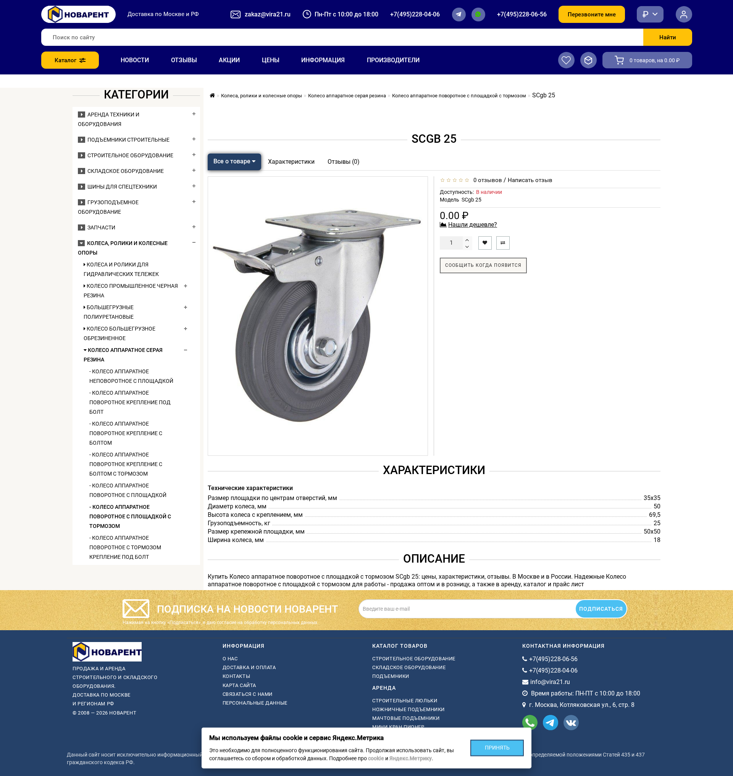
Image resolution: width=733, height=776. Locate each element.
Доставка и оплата (249, 667)
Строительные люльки (404, 700)
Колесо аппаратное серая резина (123, 355)
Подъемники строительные (127, 140)
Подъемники (390, 676)
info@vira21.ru (550, 682)
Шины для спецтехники (121, 187)
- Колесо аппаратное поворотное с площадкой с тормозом (130, 516)
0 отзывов (486, 180)
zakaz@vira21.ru (268, 14)
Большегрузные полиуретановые (109, 312)
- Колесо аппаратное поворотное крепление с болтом (125, 433)
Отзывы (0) (344, 161)
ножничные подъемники (408, 709)
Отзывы (184, 60)
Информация (323, 60)
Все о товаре (232, 161)
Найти (667, 37)
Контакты (236, 676)
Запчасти (100, 227)
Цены (270, 60)
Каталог (65, 60)
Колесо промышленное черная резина (131, 290)
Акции (229, 60)
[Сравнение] (588, 60)
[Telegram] (459, 14)
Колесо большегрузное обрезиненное (119, 333)
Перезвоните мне (592, 14)
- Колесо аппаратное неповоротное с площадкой (131, 376)
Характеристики (291, 161)
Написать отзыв (530, 180)
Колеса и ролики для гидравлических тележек (121, 269)
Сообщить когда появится (483, 265)
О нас (230, 658)
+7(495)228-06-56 (522, 14)
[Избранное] (566, 60)
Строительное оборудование (129, 155)
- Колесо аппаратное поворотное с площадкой (127, 490)
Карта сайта (240, 685)
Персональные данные (255, 703)
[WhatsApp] (478, 14)
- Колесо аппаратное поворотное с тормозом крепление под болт (125, 547)
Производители (393, 60)
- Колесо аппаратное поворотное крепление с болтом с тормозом (125, 464)
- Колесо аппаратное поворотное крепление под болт (130, 402)
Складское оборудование (124, 171)
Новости (135, 60)
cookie (376, 758)
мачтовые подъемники (405, 718)
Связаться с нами (248, 694)
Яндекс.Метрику (410, 758)
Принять (497, 748)
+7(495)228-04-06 (415, 14)
